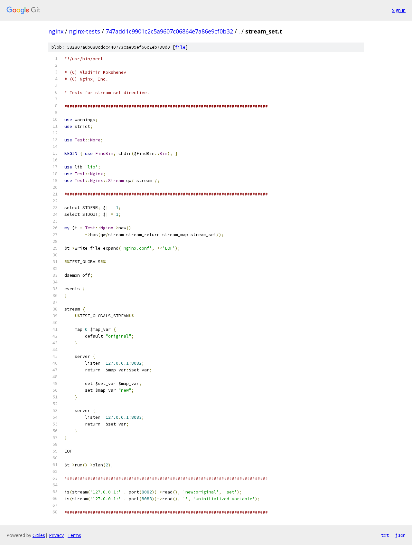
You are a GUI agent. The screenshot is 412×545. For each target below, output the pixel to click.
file (180, 47)
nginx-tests (84, 31)
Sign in (399, 10)
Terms (74, 535)
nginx (55, 31)
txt (385, 535)
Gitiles (39, 535)
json (400, 535)
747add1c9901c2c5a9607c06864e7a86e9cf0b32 (169, 31)
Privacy (56, 535)
